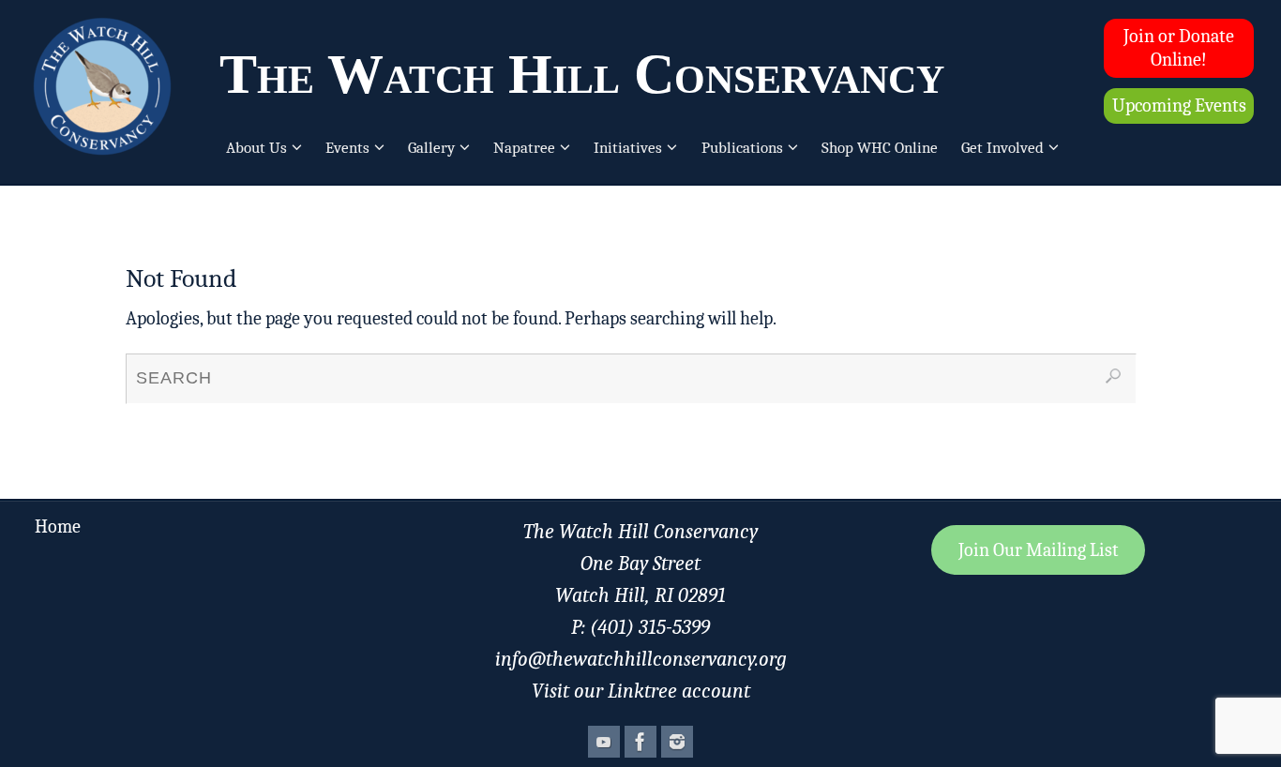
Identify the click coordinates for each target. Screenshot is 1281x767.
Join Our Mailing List (1038, 550)
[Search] (1113, 376)
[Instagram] (677, 742)
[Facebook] (640, 742)
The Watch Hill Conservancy (581, 74)
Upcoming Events (1179, 105)
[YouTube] (604, 742)
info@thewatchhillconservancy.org (641, 659)
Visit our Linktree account (641, 691)
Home (58, 526)
